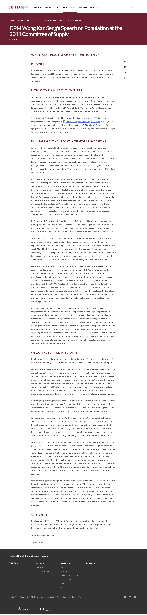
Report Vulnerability (48, 597)
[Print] (125, 55)
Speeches (64, 587)
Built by (36, 609)
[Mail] (125, 66)
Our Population (51, 8)
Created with (13, 609)
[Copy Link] (125, 61)
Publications (65, 583)
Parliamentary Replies (69, 575)
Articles (64, 571)
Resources (83, 8)
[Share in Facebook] (125, 71)
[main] (73, 281)
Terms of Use (76, 597)
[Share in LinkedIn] (125, 77)
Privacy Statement (63, 597)
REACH (33, 597)
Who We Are (38, 8)
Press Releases (66, 579)
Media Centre (68, 8)
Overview (39, 567)
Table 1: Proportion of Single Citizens (83, 121)
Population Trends (42, 571)
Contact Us (95, 8)
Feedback (23, 597)
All (62, 567)
